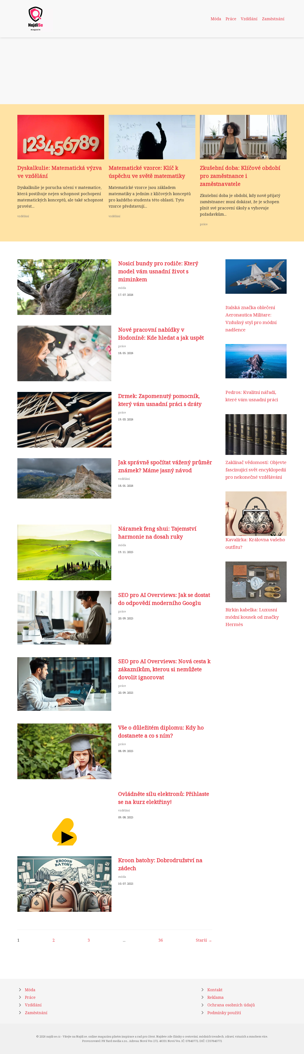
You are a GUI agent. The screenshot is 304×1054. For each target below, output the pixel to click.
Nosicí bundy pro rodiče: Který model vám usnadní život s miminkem (158, 271)
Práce (231, 18)
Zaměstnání (273, 18)
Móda (216, 18)
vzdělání (23, 216)
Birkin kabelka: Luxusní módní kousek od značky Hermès (252, 617)
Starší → (204, 940)
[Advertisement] (152, 71)
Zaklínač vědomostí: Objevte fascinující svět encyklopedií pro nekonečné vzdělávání (255, 469)
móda (122, 288)
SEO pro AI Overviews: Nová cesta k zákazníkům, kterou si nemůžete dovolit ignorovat (164, 669)
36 (160, 940)
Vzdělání (249, 18)
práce (204, 224)
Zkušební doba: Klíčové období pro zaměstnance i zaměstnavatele (240, 175)
